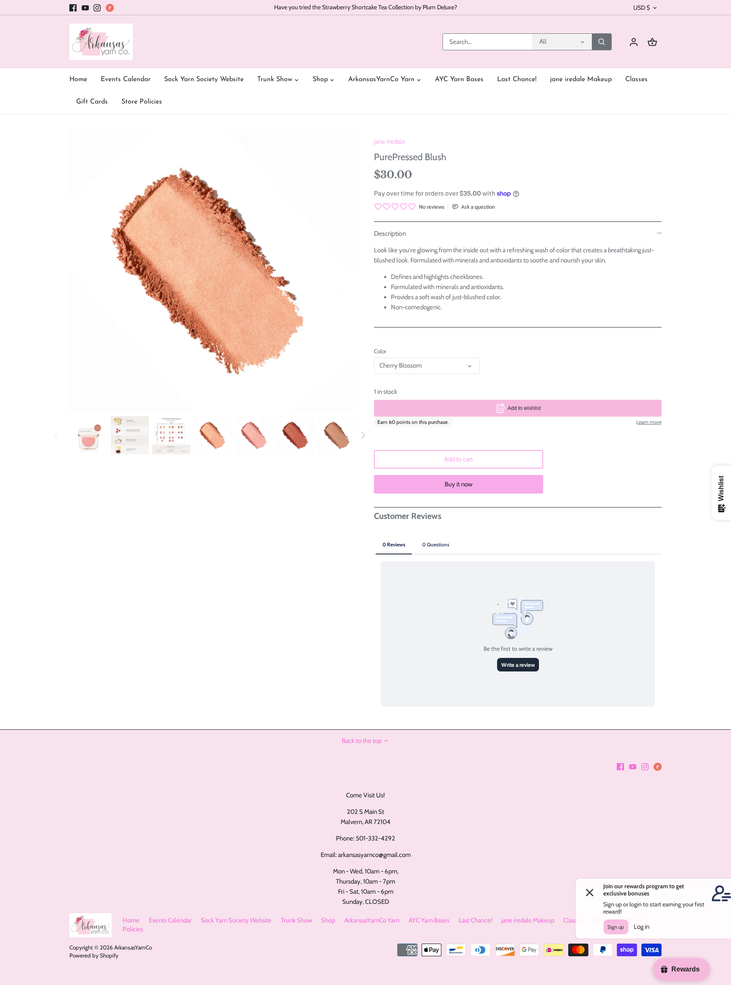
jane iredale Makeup (527, 920)
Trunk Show (296, 920)
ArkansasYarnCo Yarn (371, 920)
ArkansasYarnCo (133, 947)
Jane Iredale (389, 141)
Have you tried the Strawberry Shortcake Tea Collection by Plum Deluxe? (365, 7)
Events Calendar (170, 920)
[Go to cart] (652, 42)
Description (390, 233)
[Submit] (601, 42)
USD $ (641, 7)
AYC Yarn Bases (429, 920)
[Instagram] (97, 7)
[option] (88, 435)
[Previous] (56, 435)
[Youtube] (85, 7)
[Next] (363, 435)
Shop (328, 920)
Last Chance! (475, 920)
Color (380, 351)
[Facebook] (73, 7)
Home (131, 920)
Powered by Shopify (93, 955)
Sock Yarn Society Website (236, 920)
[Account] (633, 42)
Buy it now (459, 484)
